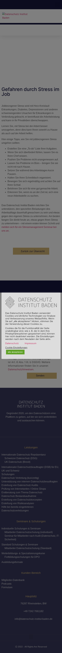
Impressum (30, 343)
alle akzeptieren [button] (15, 352)
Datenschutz (12, 343)
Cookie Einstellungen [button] (16, 347)
